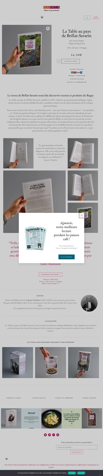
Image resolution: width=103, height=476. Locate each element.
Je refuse (81, 473)
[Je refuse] (99, 475)
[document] (51, 238)
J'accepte (72, 473)
